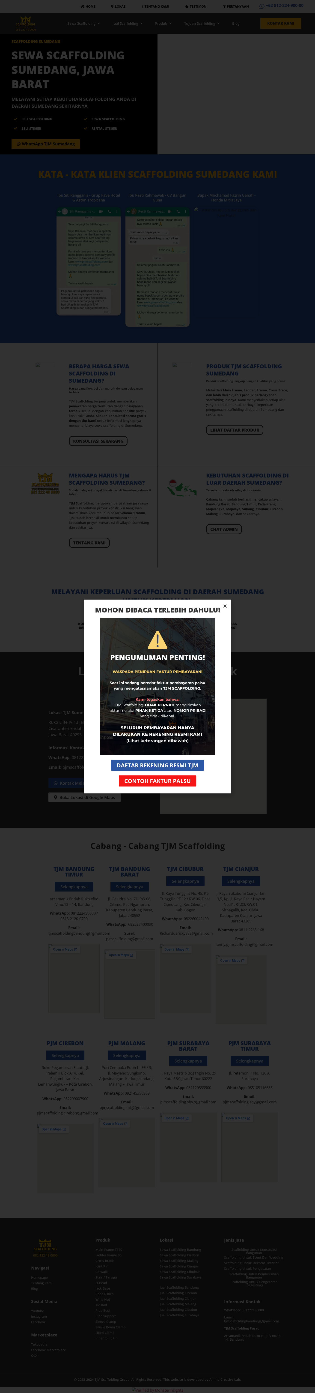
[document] (157, 696)
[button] (225, 606)
